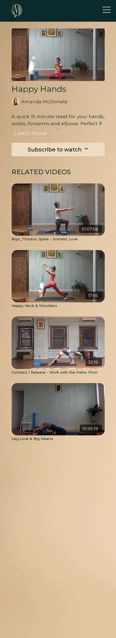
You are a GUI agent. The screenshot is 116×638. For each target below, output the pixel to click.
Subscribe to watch (55, 149)
